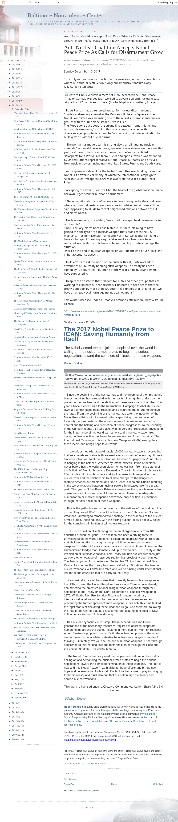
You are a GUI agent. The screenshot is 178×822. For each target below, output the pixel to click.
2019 (14, 96)
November (20, 652)
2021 (14, 87)
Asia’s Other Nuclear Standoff (27, 365)
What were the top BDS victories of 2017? (33, 128)
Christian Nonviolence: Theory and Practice (34, 308)
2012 (14, 721)
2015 (14, 707)
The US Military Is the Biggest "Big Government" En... (30, 471)
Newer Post (69, 783)
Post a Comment (70, 779)
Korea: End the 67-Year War (27, 590)
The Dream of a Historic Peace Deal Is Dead (34, 489)
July (17, 670)
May (17, 679)
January (19, 697)
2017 (14, 105)
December (20, 109)
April (17, 683)
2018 (14, 100)
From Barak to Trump (24, 433)
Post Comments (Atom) (88, 790)
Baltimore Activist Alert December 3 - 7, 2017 (35, 622)
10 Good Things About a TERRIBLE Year (33, 196)
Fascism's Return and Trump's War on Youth (34, 336)
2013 (14, 716)
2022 (14, 82)
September (20, 661)
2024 (14, 73)
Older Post (158, 783)
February (19, 693)
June (17, 674)
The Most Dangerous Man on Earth (30, 240)
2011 (14, 725)
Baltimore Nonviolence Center (65, 15)
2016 (14, 703)
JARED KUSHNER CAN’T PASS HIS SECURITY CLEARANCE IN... (31, 637)
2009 (14, 734)
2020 (14, 91)
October (19, 656)
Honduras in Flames (23, 557)
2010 (14, 730)
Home (114, 783)
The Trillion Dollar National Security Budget (35, 618)
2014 (14, 712)
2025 (14, 69)
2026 (14, 64)
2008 (14, 739)
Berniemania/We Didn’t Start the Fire (31, 477)
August (18, 665)
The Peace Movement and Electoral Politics (34, 569)
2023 (14, 78)
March (18, 688)
